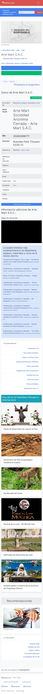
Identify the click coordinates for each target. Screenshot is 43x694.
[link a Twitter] (4, 686)
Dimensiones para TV (31, 388)
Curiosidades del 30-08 (31, 657)
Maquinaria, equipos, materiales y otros (19, 63)
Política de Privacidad (10, 682)
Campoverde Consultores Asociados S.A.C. (18, 308)
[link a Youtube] (27, 686)
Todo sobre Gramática (31, 353)
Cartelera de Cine (33, 375)
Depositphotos (25, 670)
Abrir (14, 185)
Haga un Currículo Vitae (30, 357)
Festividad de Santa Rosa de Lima (18, 555)
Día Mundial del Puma (13, 493)
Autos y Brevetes (33, 366)
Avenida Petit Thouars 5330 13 (15, 59)
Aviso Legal (17, 677)
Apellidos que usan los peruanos (27, 370)
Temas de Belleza (32, 384)
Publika (34, 276)
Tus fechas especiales (31, 653)
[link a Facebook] (15, 686)
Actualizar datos (36, 97)
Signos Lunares (34, 650)
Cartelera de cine (33, 647)
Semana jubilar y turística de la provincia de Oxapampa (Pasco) (21, 587)
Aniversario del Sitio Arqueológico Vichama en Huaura (18, 461)
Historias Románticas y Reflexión (27, 362)
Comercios (6, 10)
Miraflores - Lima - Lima (21, 150)
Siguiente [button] (12, 81)
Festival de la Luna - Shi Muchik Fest (19, 524)
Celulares (39, 12)
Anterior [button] (5, 81)
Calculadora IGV (33, 348)
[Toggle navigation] (38, 3)
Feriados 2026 (34, 644)
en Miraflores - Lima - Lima (14, 50)
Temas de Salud (33, 379)
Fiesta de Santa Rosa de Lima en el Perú (21, 429)
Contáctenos (26, 682)
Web (14, 181)
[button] (21, 68)
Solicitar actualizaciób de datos (22, 204)
